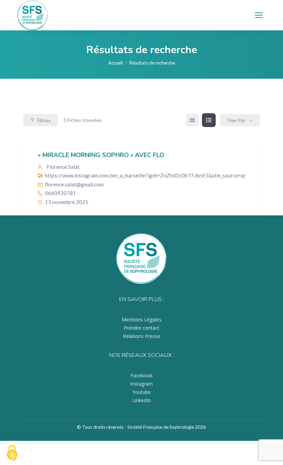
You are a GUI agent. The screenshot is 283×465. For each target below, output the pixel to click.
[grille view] (192, 120)
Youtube (141, 392)
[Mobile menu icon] (259, 15)
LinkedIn (141, 400)
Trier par (236, 120)
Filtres (44, 120)
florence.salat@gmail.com (74, 184)
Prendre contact (141, 327)
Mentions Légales (142, 319)
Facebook (141, 375)
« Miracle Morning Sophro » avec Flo (101, 155)
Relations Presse (141, 336)
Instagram (141, 383)
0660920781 (60, 193)
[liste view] (209, 120)
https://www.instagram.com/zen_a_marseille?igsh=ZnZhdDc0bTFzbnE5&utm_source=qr (145, 175)
